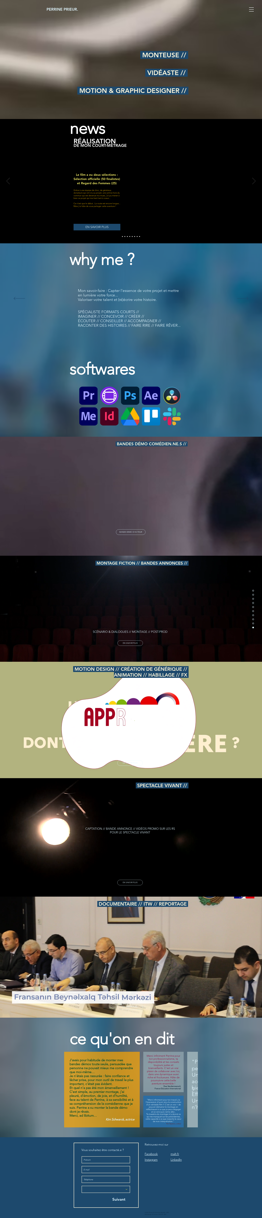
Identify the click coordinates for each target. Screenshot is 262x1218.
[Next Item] (193, 1089)
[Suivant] (254, 181)
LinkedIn (176, 1160)
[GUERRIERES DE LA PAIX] (127, 236)
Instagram (151, 1160)
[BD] (122, 236)
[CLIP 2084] (132, 236)
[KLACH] (137, 236)
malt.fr (175, 1154)
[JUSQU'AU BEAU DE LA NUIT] (129, 236)
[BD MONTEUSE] (124, 236)
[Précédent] (8, 181)
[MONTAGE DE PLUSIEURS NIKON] (134, 236)
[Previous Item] (68, 1089)
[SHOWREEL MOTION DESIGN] (139, 236)
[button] (251, 9)
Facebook (151, 1154)
